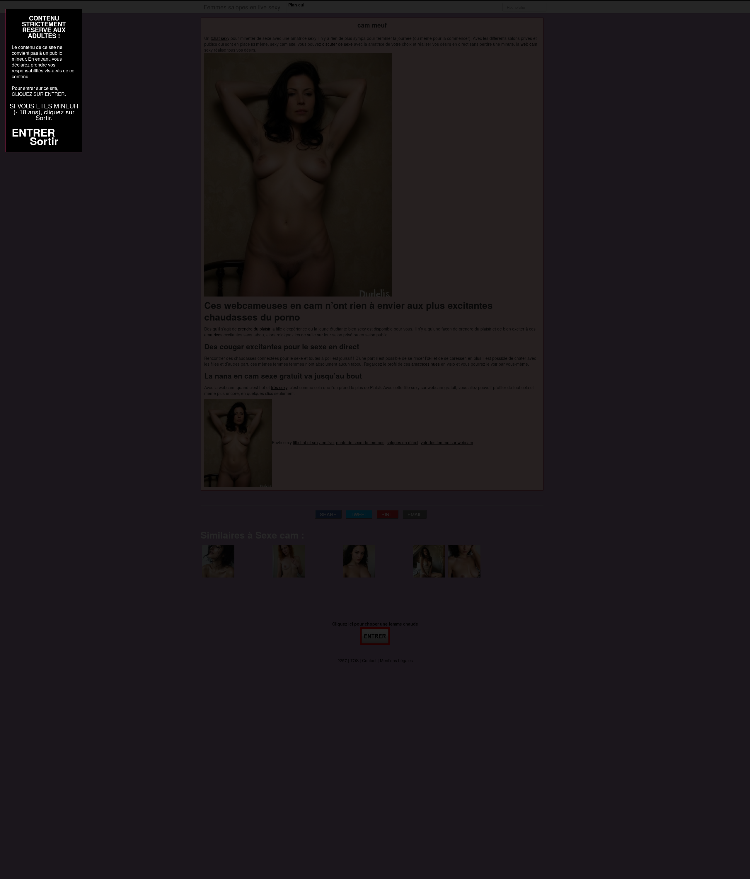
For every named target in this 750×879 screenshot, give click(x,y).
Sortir (44, 140)
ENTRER (33, 132)
